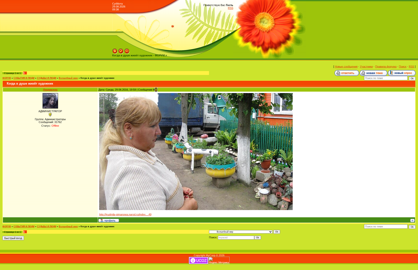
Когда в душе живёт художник (97, 78)
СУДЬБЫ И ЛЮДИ (46, 78)
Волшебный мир (68, 78)
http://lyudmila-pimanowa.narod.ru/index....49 (125, 214)
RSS (230, 8)
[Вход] (127, 50)
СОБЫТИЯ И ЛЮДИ (24, 78)
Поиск (402, 66)
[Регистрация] (121, 50)
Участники (366, 66)
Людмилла (50, 89)
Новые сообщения (346, 66)
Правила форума (385, 66)
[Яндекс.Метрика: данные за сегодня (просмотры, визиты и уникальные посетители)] (219, 260)
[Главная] (115, 50)
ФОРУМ (6, 78)
